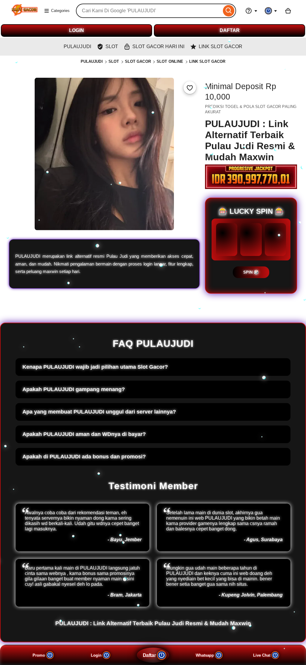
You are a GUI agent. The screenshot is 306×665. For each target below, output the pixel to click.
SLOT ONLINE (170, 61)
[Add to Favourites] (189, 87)
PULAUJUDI (92, 61)
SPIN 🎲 (251, 272)
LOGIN (76, 30)
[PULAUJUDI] (24, 14)
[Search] (228, 11)
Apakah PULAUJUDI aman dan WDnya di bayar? (84, 434)
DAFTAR (230, 30)
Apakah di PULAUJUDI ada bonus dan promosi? (84, 457)
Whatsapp (205, 655)
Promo (39, 655)
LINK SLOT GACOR (207, 61)
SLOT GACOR (138, 61)
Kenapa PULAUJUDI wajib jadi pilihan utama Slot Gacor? (95, 367)
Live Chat (261, 655)
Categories (60, 10)
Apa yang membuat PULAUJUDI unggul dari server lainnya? (99, 412)
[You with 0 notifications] (271, 11)
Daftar (149, 655)
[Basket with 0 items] (288, 11)
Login (96, 655)
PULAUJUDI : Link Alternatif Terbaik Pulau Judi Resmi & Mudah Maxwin (153, 623)
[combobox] (148, 11)
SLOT (113, 61)
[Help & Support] (251, 11)
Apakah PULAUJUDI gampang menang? (73, 389)
